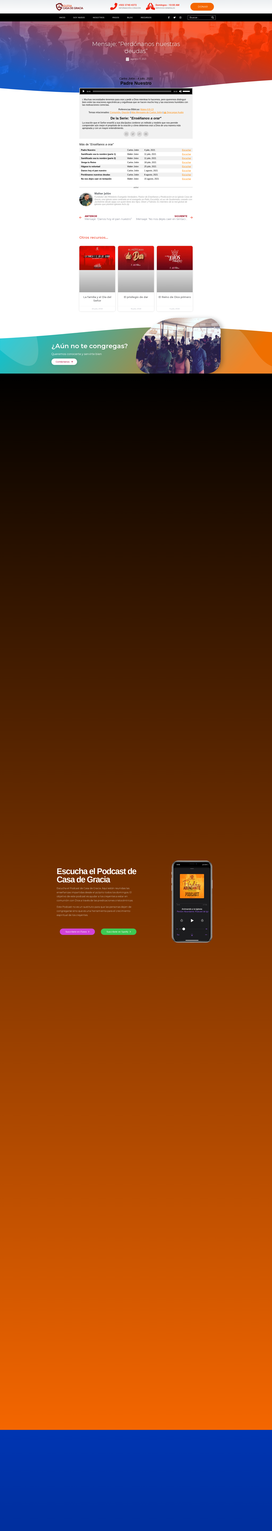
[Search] (212, 17)
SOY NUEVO (79, 17)
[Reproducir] (83, 91)
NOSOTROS (98, 17)
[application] (136, 91)
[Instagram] (180, 17)
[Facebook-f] (169, 17)
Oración (125, 112)
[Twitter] (175, 17)
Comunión (115, 112)
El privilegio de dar (136, 297)
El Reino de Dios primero (175, 297)
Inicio (62, 17)
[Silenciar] (180, 91)
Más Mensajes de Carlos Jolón (146, 112)
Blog (130, 17)
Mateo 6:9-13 (147, 109)
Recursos (146, 17)
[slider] (187, 91)
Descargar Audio (175, 112)
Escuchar (186, 150)
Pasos (115, 17)
